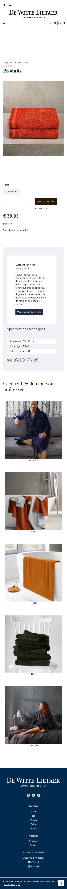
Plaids (33, 820)
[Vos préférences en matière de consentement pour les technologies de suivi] (61, 883)
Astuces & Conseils (33, 857)
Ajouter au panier (45, 201)
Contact (33, 845)
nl (51, 23)
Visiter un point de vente (29, 312)
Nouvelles (33, 861)
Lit (33, 815)
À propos (33, 841)
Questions (33, 866)
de (64, 23)
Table (34, 824)
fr (55, 23)
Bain (33, 811)
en (59, 23)
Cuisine (33, 828)
